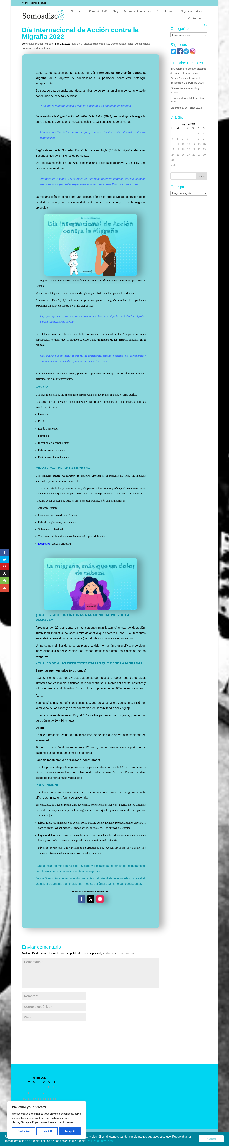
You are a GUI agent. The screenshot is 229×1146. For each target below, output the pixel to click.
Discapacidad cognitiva (96, 43)
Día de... (77, 43)
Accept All (70, 1131)
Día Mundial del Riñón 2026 (186, 107)
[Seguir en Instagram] (100, 899)
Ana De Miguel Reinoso (39, 43)
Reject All (47, 1131)
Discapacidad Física (122, 43)
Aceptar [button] (211, 1138)
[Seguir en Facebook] (81, 899)
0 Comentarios (42, 47)
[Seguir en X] (90, 899)
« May (173, 164)
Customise (24, 1131)
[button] (115, 1141)
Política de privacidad (101, 1140)
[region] (46, 1120)
